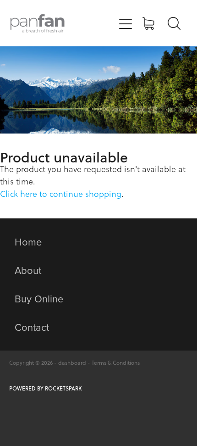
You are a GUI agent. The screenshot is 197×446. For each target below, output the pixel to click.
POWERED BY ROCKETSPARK (45, 388)
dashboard (72, 363)
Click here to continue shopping (60, 194)
